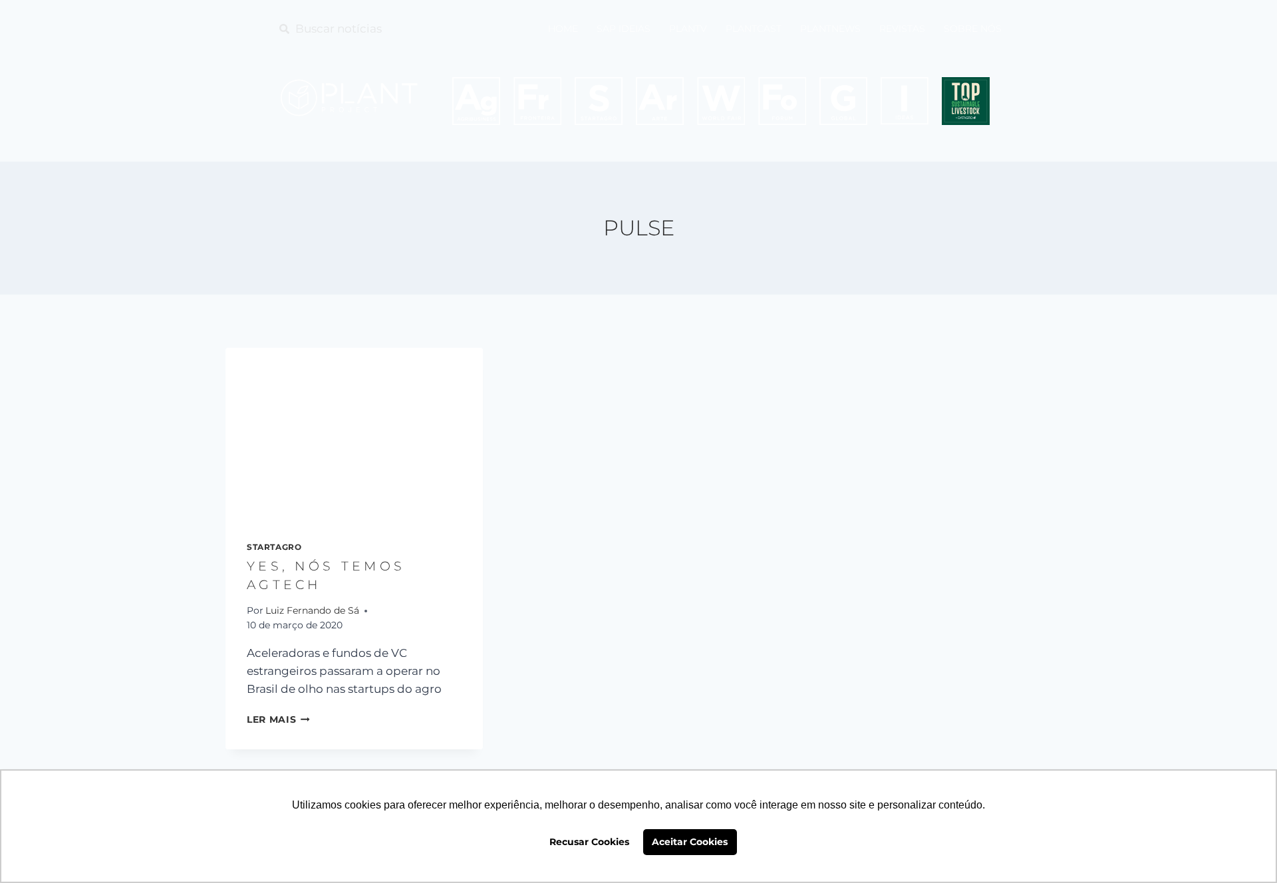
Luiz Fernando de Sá (312, 610)
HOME (563, 29)
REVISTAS (902, 29)
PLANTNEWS (830, 29)
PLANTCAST (753, 29)
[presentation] (354, 433)
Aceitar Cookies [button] (690, 842)
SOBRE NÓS (973, 29)
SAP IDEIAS (623, 29)
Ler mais (278, 719)
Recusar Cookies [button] (589, 842)
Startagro (274, 547)
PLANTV (688, 29)
